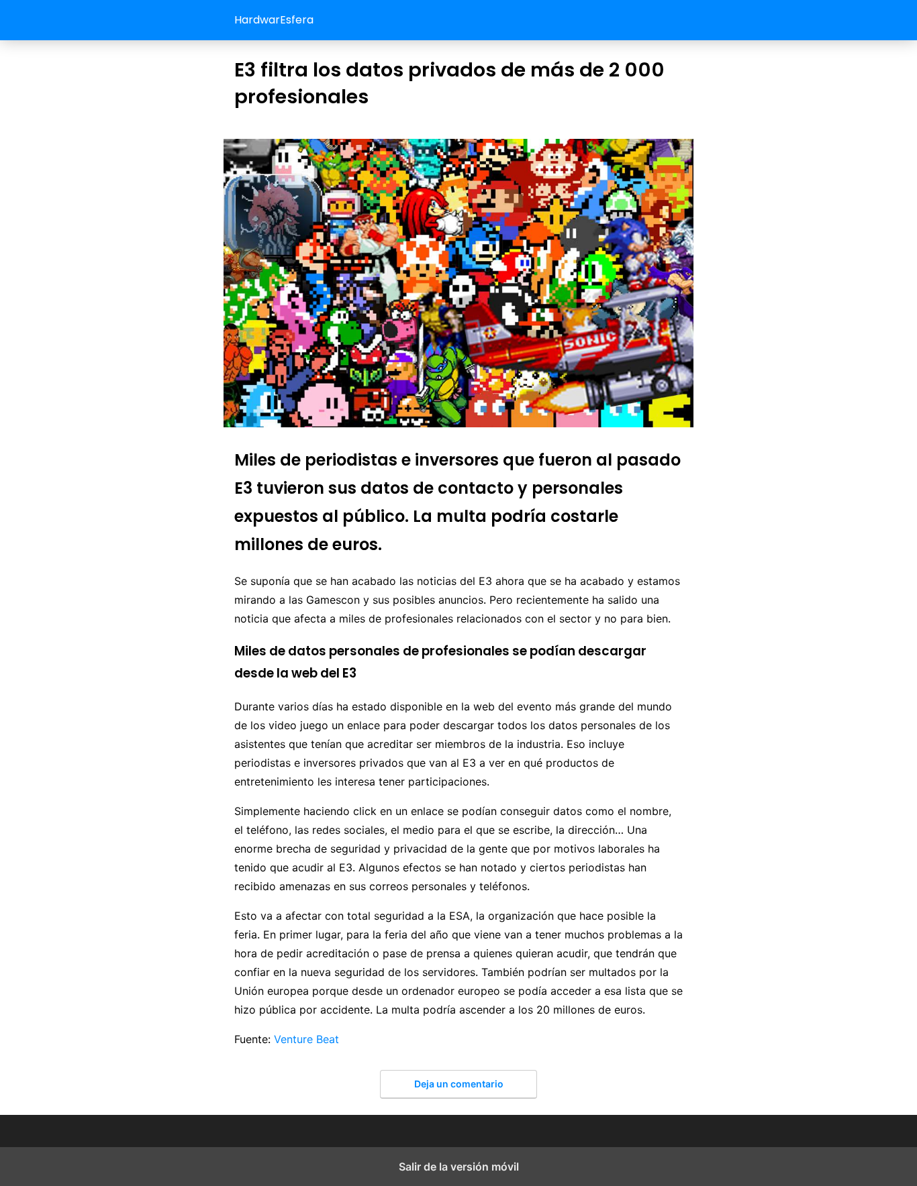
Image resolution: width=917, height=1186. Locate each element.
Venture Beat (306, 1039)
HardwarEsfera (273, 20)
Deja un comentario (458, 1083)
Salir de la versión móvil (459, 1166)
